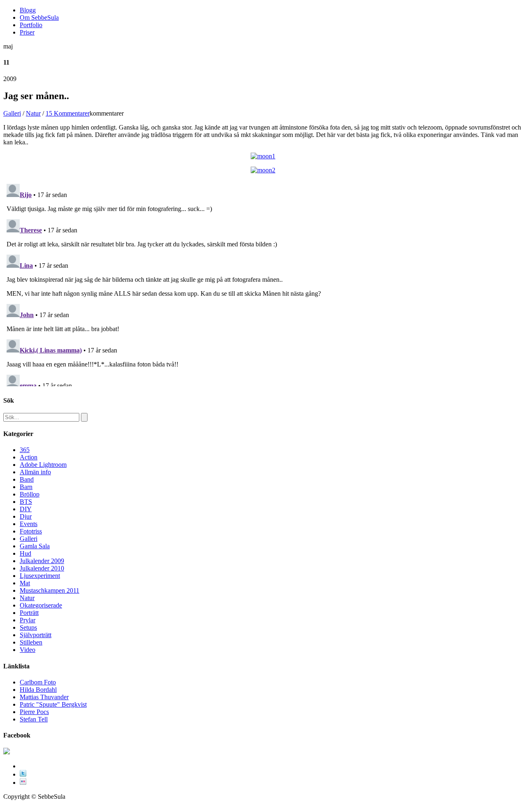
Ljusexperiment (40, 575)
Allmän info (35, 471)
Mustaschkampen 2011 (49, 590)
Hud (25, 553)
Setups (28, 627)
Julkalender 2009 (42, 560)
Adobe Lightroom (43, 464)
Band (27, 479)
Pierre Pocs (34, 711)
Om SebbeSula (39, 17)
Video (27, 649)
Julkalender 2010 (42, 568)
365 (25, 449)
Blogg (28, 10)
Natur (33, 113)
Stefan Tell (34, 719)
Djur (26, 516)
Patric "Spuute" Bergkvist (53, 704)
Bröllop (29, 494)
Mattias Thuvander (44, 696)
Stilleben (31, 642)
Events (28, 523)
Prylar (27, 620)
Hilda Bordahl (38, 689)
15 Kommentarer (68, 113)
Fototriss (31, 531)
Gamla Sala (35, 546)
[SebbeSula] (6, 752)
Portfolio (31, 24)
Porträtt (29, 612)
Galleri (12, 113)
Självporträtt (35, 634)
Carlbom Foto (38, 682)
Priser (27, 32)
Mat (25, 583)
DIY (26, 509)
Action (28, 457)
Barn (26, 486)
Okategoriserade (41, 605)
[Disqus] (263, 283)
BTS (26, 501)
